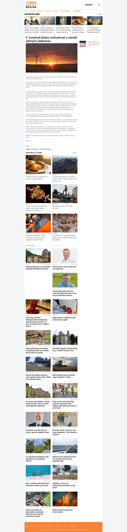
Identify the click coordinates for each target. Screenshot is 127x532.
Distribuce (38, 526)
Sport (48, 11)
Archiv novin (59, 526)
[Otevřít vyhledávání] (99, 5)
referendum (34, 149)
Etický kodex (72, 526)
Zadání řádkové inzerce (48, 526)
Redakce (66, 526)
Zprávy (32, 11)
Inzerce (32, 526)
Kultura (55, 11)
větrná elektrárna (45, 149)
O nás (27, 526)
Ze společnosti (65, 11)
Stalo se (40, 11)
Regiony (89, 5)
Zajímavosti (77, 11)
